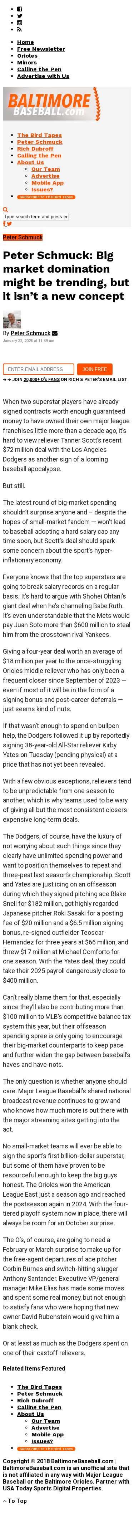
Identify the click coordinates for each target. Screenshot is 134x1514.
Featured (53, 1368)
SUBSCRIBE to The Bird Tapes (46, 197)
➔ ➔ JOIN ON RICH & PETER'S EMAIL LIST (65, 379)
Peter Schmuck (30, 333)
